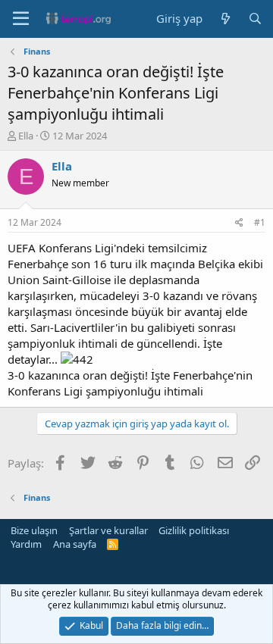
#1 (259, 222)
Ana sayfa (74, 544)
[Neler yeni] (225, 19)
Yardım (26, 544)
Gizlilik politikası (193, 530)
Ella (25, 135)
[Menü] (21, 19)
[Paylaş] (239, 223)
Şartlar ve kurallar (108, 530)
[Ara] (255, 19)
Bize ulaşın (34, 530)
